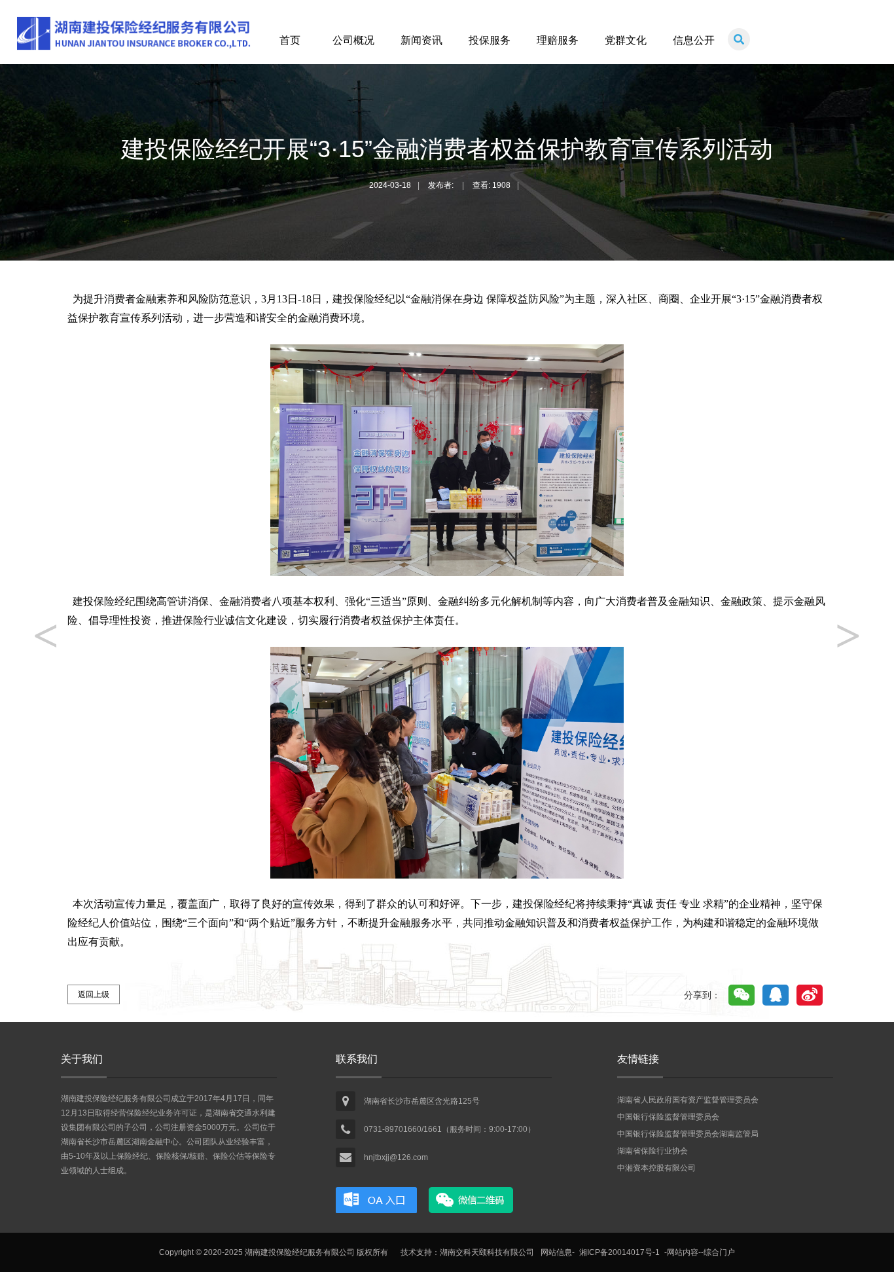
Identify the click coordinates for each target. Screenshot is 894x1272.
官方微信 (471, 1200)
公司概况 (353, 40)
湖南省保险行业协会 (652, 1150)
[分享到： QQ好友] (775, 995)
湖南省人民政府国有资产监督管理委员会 (688, 1099)
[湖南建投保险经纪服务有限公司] (133, 51)
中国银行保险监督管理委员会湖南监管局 (688, 1133)
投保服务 (489, 40)
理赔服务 (558, 40)
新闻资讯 (421, 40)
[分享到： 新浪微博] (809, 995)
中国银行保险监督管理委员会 (668, 1116)
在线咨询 (377, 1200)
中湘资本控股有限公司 (656, 1167)
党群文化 (626, 40)
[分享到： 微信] (741, 995)
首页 (289, 40)
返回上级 (93, 994)
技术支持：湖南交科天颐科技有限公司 (467, 1252)
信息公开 (694, 40)
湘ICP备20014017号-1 (619, 1252)
